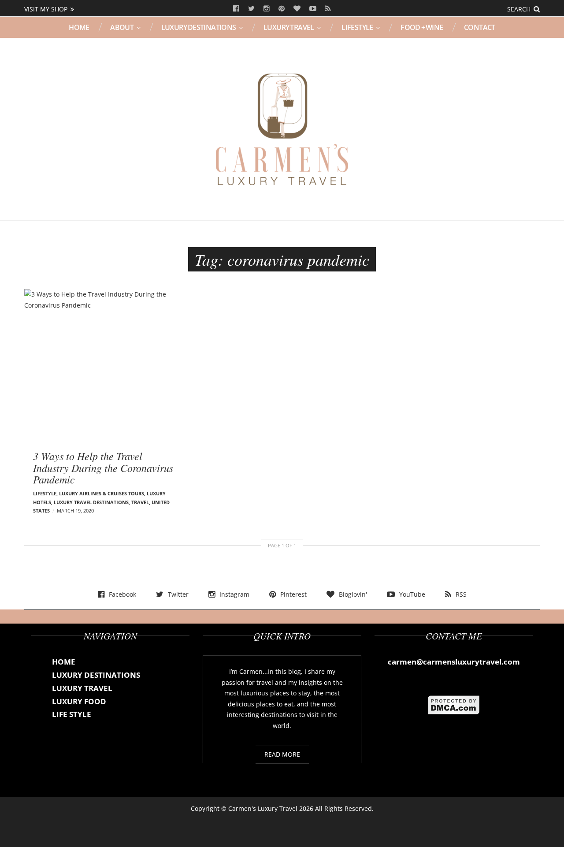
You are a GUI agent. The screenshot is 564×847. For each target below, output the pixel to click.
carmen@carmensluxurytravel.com (454, 662)
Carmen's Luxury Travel (262, 808)
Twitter (251, 8)
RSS (328, 8)
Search (519, 9)
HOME (79, 27)
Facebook (236, 8)
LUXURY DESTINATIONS (198, 27)
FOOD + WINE (422, 27)
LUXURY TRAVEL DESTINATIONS (91, 502)
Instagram (266, 8)
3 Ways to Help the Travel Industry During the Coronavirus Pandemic (103, 467)
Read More (282, 754)
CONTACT (479, 27)
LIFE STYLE (71, 714)
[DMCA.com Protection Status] (453, 704)
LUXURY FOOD (79, 701)
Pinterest (281, 8)
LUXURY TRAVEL (288, 27)
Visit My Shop (45, 9)
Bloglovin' (297, 8)
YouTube (312, 8)
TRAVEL (140, 502)
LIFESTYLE (357, 27)
